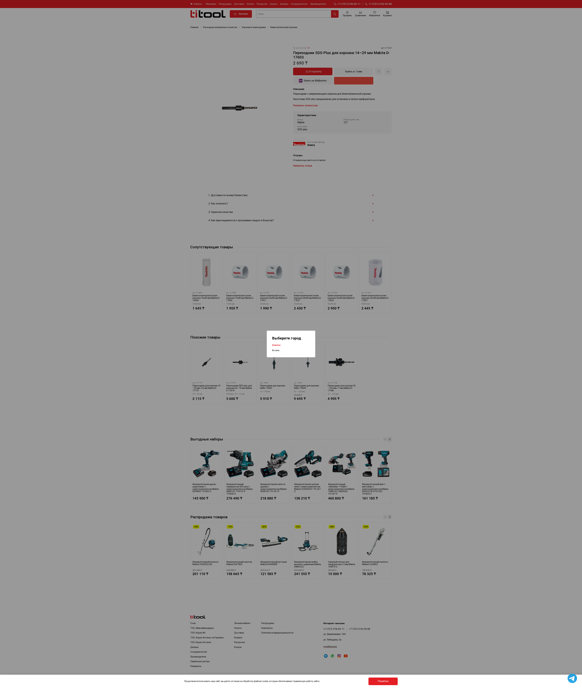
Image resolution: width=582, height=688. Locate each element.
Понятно (383, 681)
